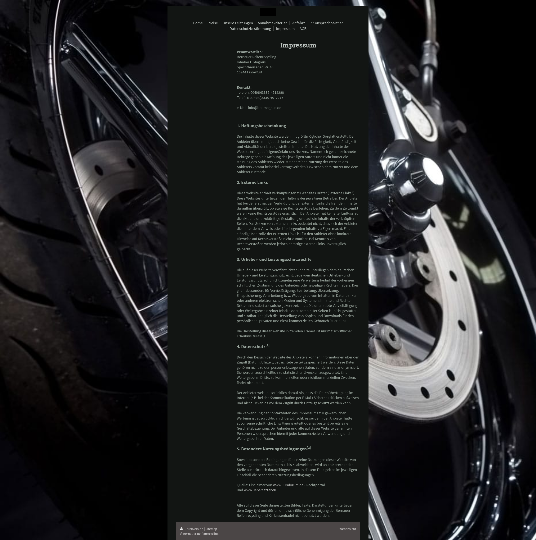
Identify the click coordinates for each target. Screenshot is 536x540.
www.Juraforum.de (288, 484)
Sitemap (211, 529)
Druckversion (194, 529)
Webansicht (347, 529)
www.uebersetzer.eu (260, 490)
